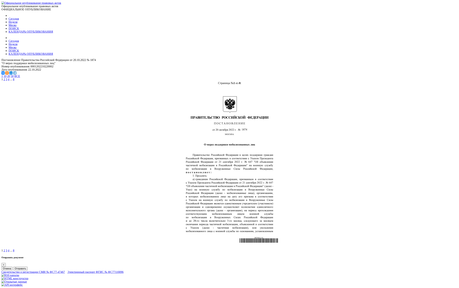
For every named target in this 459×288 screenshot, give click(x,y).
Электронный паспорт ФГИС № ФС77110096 (95, 271)
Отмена (7, 268)
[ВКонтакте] (3, 73)
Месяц (12, 25)
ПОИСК (14, 28)
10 (5, 76)
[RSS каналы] (10, 275)
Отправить (20, 268)
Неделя (13, 21)
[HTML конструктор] (14, 278)
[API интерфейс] (12, 284)
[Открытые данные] (14, 281)
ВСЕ (17, 76)
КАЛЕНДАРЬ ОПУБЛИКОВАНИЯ (31, 31)
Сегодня (14, 18)
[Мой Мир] (11, 73)
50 (12, 76)
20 (8, 76)
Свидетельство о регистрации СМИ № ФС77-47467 (33, 271)
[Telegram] (14, 73)
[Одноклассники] (7, 73)
